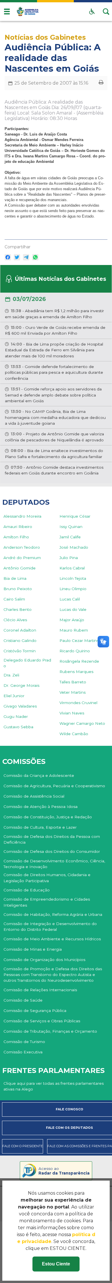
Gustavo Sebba (18, 727)
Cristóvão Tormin (19, 651)
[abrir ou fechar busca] (106, 11)
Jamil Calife (70, 537)
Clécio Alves (15, 619)
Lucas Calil (69, 599)
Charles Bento (17, 609)
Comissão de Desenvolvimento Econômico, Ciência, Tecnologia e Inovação (54, 864)
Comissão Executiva (23, 1052)
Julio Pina (68, 557)
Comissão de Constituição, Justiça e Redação (47, 817)
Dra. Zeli (11, 675)
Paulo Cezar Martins (79, 640)
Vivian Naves (71, 713)
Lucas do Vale (72, 609)
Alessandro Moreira (22, 516)
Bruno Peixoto (17, 588)
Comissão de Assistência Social (33, 796)
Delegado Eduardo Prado (27, 663)
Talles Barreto (72, 682)
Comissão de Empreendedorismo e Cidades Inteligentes (46, 902)
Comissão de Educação (26, 890)
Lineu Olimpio (72, 588)
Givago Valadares (20, 706)
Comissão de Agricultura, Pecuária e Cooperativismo (54, 785)
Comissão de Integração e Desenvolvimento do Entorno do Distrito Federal (50, 926)
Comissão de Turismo (24, 1041)
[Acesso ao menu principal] (6, 11)
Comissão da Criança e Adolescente (38, 775)
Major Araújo (71, 619)
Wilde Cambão (73, 733)
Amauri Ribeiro (17, 526)
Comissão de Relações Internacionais (40, 989)
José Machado (73, 547)
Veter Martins (72, 692)
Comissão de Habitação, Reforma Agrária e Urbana (52, 914)
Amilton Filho (16, 537)
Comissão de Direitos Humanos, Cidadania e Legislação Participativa (46, 877)
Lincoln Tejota (72, 578)
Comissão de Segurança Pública (34, 1010)
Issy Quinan (70, 526)
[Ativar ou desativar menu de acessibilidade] (92, 11)
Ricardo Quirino (74, 651)
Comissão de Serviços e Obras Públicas (41, 1021)
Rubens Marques (76, 671)
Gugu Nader (15, 716)
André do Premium (22, 557)
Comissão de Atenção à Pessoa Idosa (40, 806)
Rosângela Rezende (79, 661)
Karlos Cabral (72, 568)
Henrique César (74, 516)
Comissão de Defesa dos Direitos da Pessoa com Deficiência (51, 839)
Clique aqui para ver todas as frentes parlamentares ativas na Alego (53, 1086)
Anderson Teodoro (21, 547)
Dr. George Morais (21, 685)
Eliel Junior (13, 695)
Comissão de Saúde (23, 1000)
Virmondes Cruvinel (78, 702)
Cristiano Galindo (19, 640)
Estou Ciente (56, 1263)
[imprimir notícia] (101, 83)
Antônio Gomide (19, 568)
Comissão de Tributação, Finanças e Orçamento (50, 1031)
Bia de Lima (14, 578)
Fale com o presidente (22, 1146)
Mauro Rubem (73, 630)
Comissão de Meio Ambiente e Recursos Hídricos (52, 939)
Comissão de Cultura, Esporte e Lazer (40, 827)
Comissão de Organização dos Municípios (44, 959)
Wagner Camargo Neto (82, 723)
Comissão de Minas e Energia (32, 949)
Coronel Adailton (19, 630)
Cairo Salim (14, 599)
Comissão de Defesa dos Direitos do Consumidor (51, 851)
